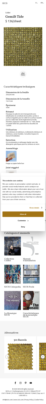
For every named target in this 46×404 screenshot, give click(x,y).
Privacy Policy (28, 400)
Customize (22, 220)
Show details (34, 208)
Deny (23, 227)
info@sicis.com (8, 400)
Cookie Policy (39, 400)
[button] (43, 357)
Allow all (23, 214)
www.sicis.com (18, 400)
